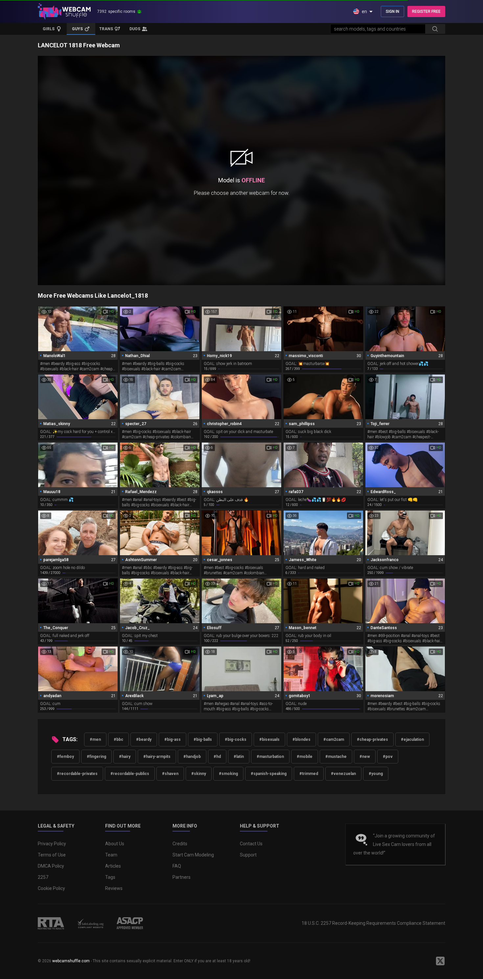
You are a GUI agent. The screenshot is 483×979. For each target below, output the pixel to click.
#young (376, 773)
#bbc (118, 739)
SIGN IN (392, 11)
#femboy (65, 756)
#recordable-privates (77, 773)
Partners (181, 877)
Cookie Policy (51, 888)
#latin (239, 756)
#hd (217, 756)
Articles (113, 866)
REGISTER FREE (426, 11)
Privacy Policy (52, 843)
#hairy (124, 756)
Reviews (114, 888)
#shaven (170, 773)
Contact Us (251, 843)
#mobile (304, 756)
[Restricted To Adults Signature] (51, 923)
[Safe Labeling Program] (90, 923)
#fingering (96, 756)
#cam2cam (333, 739)
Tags (110, 877)
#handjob (192, 756)
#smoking (228, 773)
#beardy (143, 739)
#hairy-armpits (157, 756)
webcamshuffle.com (71, 961)
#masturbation (270, 756)
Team (111, 855)
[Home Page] (64, 11)
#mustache (336, 756)
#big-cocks (235, 739)
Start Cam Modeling (193, 855)
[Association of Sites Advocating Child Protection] (130, 923)
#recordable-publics (129, 773)
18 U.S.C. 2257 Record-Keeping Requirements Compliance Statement (373, 923)
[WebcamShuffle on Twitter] (440, 961)
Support (248, 855)
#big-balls (203, 739)
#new (364, 756)
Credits (179, 843)
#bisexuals (269, 739)
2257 (43, 877)
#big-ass (172, 739)
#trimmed (308, 773)
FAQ (176, 866)
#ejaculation (412, 739)
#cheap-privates (372, 739)
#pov (388, 756)
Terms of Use (52, 855)
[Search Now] (435, 29)
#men (95, 739)
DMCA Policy (51, 866)
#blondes (301, 739)
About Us (114, 843)
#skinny (198, 773)
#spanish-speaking (269, 773)
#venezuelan (343, 773)
